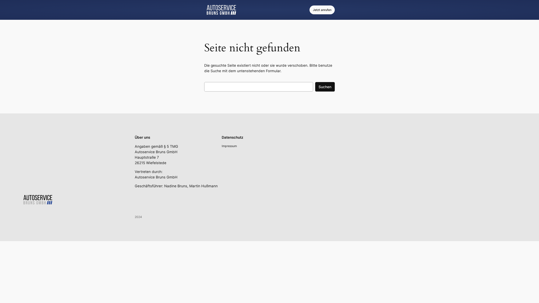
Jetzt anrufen (322, 10)
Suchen (325, 87)
